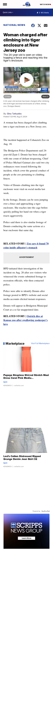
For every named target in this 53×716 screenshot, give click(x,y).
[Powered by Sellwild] (45, 511)
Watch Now (45, 4)
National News (14, 25)
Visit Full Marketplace (40, 344)
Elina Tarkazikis (14, 113)
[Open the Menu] (4, 4)
